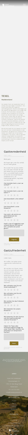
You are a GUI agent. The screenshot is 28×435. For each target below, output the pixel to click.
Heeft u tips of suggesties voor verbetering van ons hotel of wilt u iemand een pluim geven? (14, 226)
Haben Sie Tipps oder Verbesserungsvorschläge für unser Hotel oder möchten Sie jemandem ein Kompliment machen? (14, 329)
